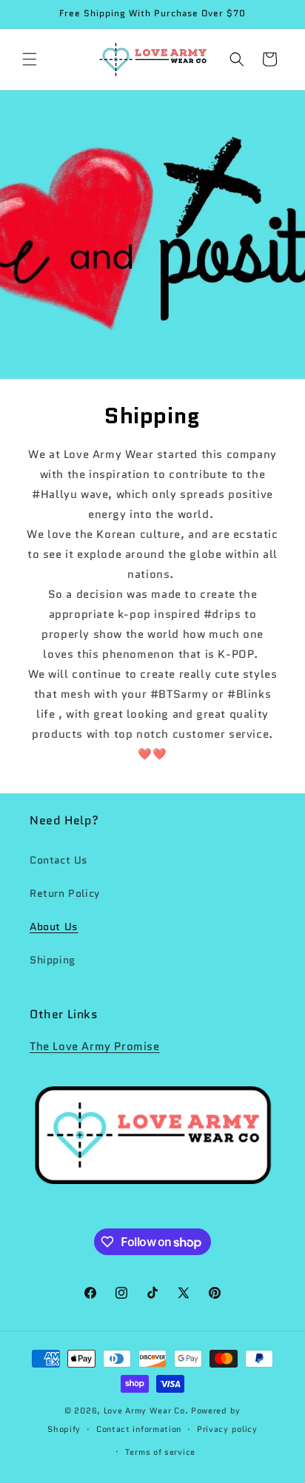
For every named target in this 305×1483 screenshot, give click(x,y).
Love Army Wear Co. (147, 1410)
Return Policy (65, 893)
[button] (29, 59)
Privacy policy (227, 1429)
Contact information (138, 1429)
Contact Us (59, 860)
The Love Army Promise (95, 1046)
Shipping (53, 959)
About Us (54, 926)
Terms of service (160, 1452)
